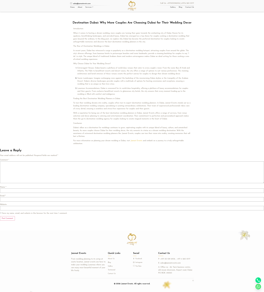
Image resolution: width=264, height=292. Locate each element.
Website (3, 204)
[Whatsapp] (258, 286)
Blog (180, 7)
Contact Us (189, 7)
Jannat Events (136, 141)
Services (88, 7)
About (80, 7)
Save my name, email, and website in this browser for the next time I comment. (34, 213)
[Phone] (258, 280)
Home (72, 7)
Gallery (173, 7)
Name (3, 187)
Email (3, 196)
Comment (4, 160)
